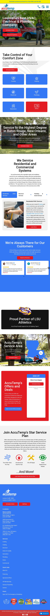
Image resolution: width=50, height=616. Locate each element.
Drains (4, 560)
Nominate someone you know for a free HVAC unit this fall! (25, 1)
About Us (5, 570)
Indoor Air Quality (7, 551)
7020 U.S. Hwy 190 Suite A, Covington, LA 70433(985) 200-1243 (10, 533)
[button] (9, 194)
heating (41, 204)
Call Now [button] (24, 504)
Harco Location (7, 512)
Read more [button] (5, 272)
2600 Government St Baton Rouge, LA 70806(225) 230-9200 (8, 521)
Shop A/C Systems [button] (12, 34)
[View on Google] (4, 263)
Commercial (6, 563)
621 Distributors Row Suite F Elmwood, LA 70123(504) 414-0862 (10, 527)
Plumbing (5, 557)
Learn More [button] (34, 227)
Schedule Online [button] (10, 30)
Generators (5, 554)
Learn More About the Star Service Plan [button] (25, 476)
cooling (28, 206)
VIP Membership (7, 581)
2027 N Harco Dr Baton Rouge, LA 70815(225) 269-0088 (8, 515)
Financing (5, 574)
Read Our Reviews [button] (25, 257)
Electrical (5, 547)
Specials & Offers (7, 578)
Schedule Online (36, 384)
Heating (5, 544)
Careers (5, 587)
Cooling (5, 541)
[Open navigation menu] (47, 7)
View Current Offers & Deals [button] (13, 409)
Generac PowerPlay (8, 584)
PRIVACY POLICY (23, 612)
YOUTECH (17, 612)
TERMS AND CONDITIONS (31, 612)
